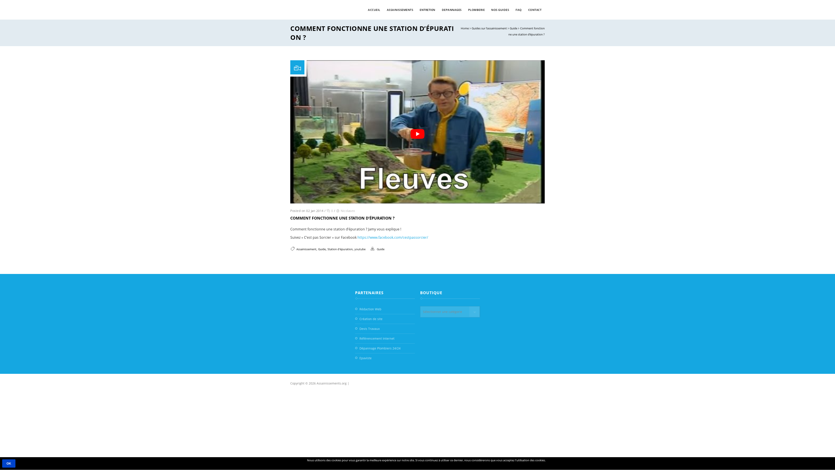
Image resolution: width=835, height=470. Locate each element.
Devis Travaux (369, 329)
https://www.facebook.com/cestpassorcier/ (392, 237)
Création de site (370, 319)
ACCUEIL (374, 10)
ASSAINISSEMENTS (400, 10)
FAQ (519, 10)
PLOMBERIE (476, 10)
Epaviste (365, 358)
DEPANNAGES (452, 10)
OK (9, 463)
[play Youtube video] (417, 134)
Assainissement (306, 249)
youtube (360, 249)
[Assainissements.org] (324, 10)
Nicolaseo (348, 211)
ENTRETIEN (427, 10)
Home (465, 28)
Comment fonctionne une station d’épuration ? (342, 218)
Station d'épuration (340, 249)
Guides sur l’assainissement (489, 28)
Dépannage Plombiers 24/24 (380, 348)
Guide (513, 28)
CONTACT (535, 10)
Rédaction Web (370, 309)
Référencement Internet (376, 338)
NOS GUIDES (500, 10)
